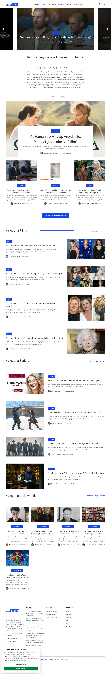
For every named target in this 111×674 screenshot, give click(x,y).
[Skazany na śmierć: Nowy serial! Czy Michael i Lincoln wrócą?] (55, 29)
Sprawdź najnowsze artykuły (55, 216)
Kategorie (69, 608)
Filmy (48, 4)
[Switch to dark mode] (103, 4)
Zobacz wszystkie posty (96, 231)
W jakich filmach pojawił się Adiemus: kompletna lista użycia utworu (34, 628)
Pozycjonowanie (77, 4)
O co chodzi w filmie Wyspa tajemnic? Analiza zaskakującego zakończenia (35, 620)
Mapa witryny (64, 659)
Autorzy (49, 608)
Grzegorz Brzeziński (51, 611)
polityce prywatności (20, 660)
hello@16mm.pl (12, 641)
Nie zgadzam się (21, 664)
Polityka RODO (43, 659)
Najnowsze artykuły (39, 4)
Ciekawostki (61, 4)
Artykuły (29, 608)
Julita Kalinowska (51, 614)
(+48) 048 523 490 (13, 638)
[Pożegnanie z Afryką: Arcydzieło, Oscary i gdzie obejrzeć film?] (55, 129)
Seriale (54, 4)
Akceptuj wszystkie (21, 668)
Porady (68, 627)
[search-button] (99, 4)
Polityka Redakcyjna (54, 659)
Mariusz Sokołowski (51, 617)
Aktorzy (69, 4)
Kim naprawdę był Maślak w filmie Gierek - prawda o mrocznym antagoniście (35, 613)
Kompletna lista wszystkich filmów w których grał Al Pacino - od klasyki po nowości (35, 635)
